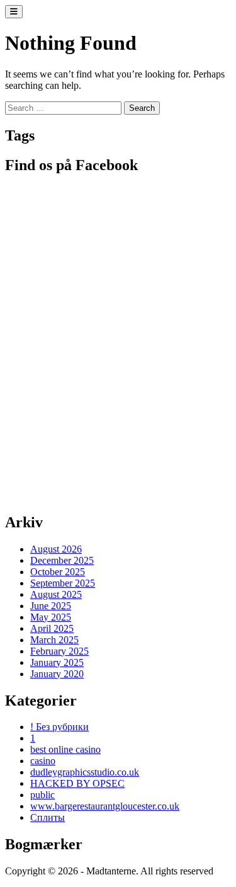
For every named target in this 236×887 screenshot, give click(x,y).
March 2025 (54, 639)
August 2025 (56, 594)
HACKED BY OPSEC (77, 783)
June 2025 (50, 605)
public (42, 794)
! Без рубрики (59, 726)
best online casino (65, 749)
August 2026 (56, 549)
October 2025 (57, 571)
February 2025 (59, 651)
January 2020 (57, 673)
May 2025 (50, 617)
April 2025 (52, 628)
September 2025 (62, 583)
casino (42, 760)
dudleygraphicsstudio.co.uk (84, 772)
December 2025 (62, 560)
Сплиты (47, 817)
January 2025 (57, 662)
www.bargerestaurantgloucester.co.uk (104, 806)
